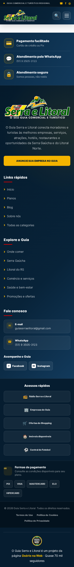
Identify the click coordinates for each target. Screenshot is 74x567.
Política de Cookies (47, 515)
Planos (11, 198)
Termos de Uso (24, 515)
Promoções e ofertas (21, 296)
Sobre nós (14, 216)
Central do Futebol (37, 450)
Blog (10, 207)
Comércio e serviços (20, 278)
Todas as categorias (20, 225)
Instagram (41, 365)
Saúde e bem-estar (20, 287)
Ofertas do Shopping (37, 423)
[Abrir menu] (67, 16)
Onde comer (15, 251)
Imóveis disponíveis (37, 436)
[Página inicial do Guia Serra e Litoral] (20, 15)
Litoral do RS (15, 269)
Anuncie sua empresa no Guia (37, 160)
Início (10, 189)
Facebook (16, 365)
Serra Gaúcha (16, 260)
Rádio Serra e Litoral (37, 396)
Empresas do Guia (37, 410)
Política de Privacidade (37, 520)
